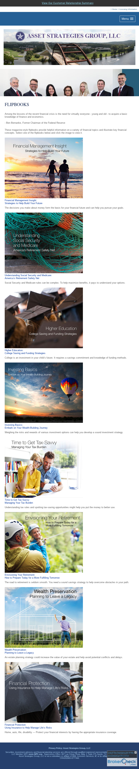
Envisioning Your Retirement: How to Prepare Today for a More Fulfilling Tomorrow (32, 576)
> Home (114, 9)
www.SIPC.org (35, 754)
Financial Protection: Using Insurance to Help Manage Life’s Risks (28, 726)
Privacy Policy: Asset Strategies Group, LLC (69, 748)
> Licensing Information (127, 9)
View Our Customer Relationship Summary (67, 3)
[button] (127, 19)
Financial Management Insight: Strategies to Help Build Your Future (23, 202)
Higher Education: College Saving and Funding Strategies (25, 352)
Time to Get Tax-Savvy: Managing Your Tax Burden (19, 501)
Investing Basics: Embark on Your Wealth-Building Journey (26, 426)
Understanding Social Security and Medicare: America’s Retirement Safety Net (28, 277)
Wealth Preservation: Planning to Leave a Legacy (19, 651)
